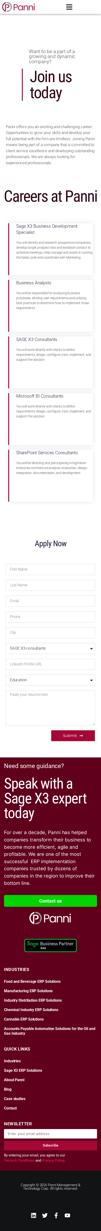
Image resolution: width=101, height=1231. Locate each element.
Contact (10, 1108)
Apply (60, 269)
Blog (8, 1089)
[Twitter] (45, 1215)
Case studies (14, 1099)
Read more (63, 256)
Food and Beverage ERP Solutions (32, 981)
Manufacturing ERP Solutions (28, 991)
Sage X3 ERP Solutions (23, 1070)
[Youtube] (67, 1215)
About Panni (14, 1080)
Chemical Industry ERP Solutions (31, 1010)
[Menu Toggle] (69, 7)
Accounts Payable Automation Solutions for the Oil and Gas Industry (49, 1031)
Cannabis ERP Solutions (24, 1019)
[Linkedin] (33, 1215)
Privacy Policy (53, 1160)
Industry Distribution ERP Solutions (33, 1000)
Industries (12, 1061)
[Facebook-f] (56, 1215)
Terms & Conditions (19, 1160)
